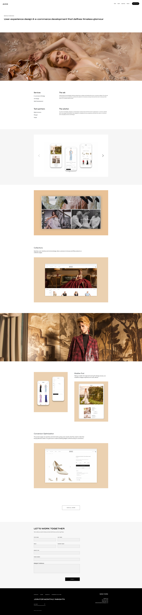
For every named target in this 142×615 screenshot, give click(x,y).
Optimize (123, 3)
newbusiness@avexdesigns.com (101, 602)
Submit (72, 579)
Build (119, 3)
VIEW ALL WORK (71, 507)
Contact (36, 594)
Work (115, 3)
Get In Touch (135, 3)
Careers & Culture (56, 594)
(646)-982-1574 (105, 601)
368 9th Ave (106, 598)
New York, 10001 (105, 599)
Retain (128, 3)
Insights (47, 594)
